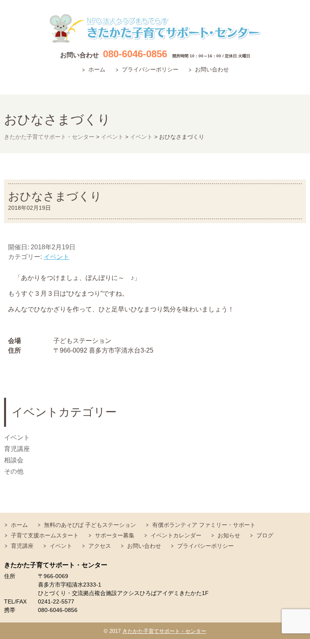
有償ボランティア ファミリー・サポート (204, 525)
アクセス (99, 546)
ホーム (96, 69)
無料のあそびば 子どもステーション (90, 525)
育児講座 (17, 448)
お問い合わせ (212, 69)
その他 (13, 471)
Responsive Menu (296, 82)
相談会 (13, 460)
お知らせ (229, 535)
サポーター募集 (114, 535)
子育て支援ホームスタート (45, 535)
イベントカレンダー (176, 535)
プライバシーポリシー (150, 69)
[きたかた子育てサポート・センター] (155, 28)
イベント (56, 256)
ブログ (264, 535)
